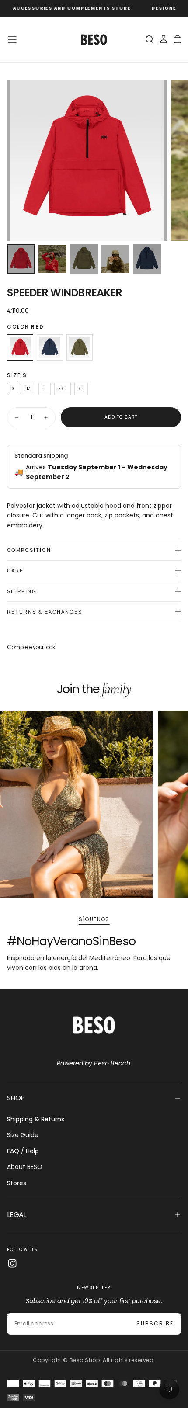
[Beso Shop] (94, 1025)
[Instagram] (12, 1263)
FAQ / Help (23, 1151)
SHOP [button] (15, 1098)
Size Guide (22, 1135)
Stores (16, 1183)
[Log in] (163, 39)
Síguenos (94, 919)
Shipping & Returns (35, 1119)
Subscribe (155, 1323)
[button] (12, 39)
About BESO (24, 1166)
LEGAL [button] (16, 1215)
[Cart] (177, 39)
